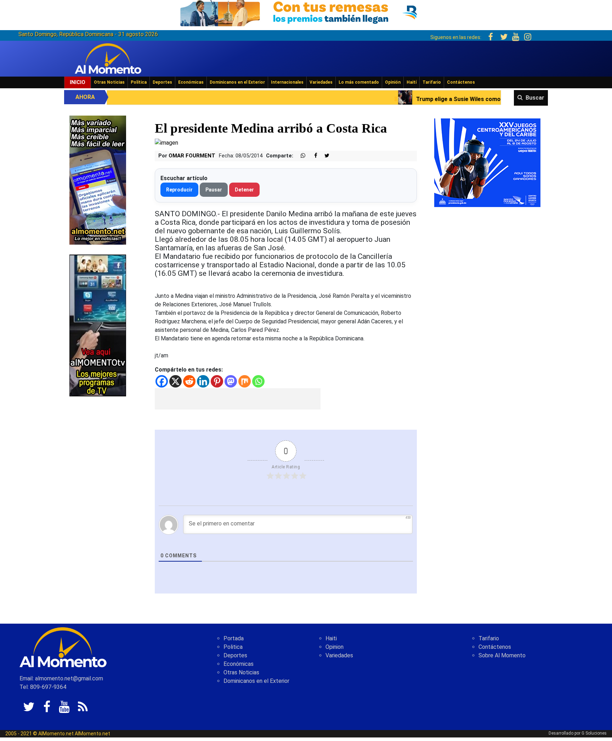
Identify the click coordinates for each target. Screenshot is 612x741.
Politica (233, 647)
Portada (233, 638)
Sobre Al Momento (502, 655)
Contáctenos (461, 82)
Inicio (77, 82)
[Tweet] (324, 156)
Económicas (191, 82)
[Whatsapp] (258, 381)
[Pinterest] (217, 381)
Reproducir (179, 190)
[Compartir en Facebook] (312, 156)
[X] (175, 381)
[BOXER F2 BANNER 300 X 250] (487, 162)
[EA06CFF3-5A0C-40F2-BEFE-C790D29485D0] (97, 325)
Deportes (162, 82)
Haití (411, 82)
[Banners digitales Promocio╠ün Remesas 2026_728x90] (306, 12)
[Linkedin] (203, 381)
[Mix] (244, 381)
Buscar (535, 97)
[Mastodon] (231, 381)
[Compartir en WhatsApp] (300, 156)
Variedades (321, 82)
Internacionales (287, 82)
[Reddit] (189, 381)
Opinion (334, 647)
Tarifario (432, 82)
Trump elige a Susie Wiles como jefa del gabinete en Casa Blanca (449, 99)
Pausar (213, 190)
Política (139, 82)
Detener (244, 190)
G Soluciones (594, 733)
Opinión (393, 82)
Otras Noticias (109, 82)
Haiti (331, 638)
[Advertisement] (238, 399)
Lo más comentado (359, 82)
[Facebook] (161, 381)
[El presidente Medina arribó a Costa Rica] (166, 142)
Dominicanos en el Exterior (237, 82)
